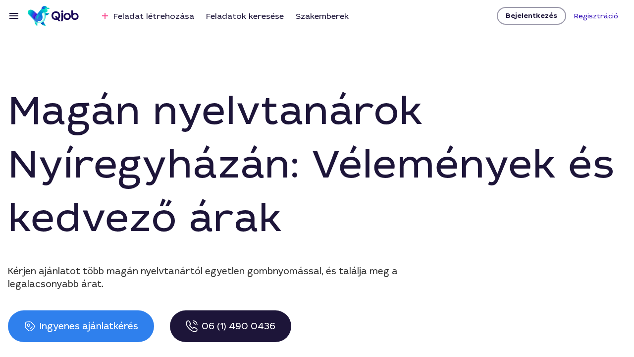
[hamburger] (13, 15)
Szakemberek (322, 16)
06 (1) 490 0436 (238, 326)
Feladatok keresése (245, 16)
